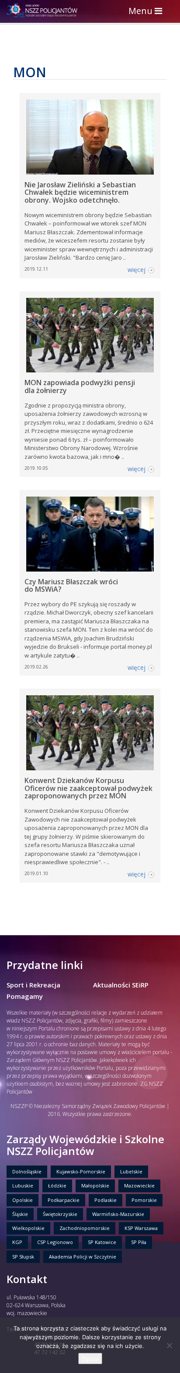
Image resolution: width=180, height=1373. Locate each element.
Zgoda (90, 1358)
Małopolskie (95, 1185)
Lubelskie (131, 1171)
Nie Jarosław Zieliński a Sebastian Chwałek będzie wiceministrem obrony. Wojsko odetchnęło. (80, 192)
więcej (136, 269)
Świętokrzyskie (60, 1214)
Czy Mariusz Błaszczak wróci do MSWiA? (71, 585)
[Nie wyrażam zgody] (169, 1345)
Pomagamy (25, 996)
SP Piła (138, 1242)
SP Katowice (102, 1242)
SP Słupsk (23, 1256)
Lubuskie (22, 1185)
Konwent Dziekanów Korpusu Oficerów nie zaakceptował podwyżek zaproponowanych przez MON (88, 788)
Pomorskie (144, 1200)
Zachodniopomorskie (84, 1228)
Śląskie (20, 1214)
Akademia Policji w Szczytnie (82, 1256)
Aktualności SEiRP (121, 984)
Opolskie (22, 1200)
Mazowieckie (139, 1185)
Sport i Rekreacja (33, 984)
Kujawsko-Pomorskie (80, 1171)
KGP (17, 1242)
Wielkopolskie (28, 1228)
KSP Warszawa (141, 1228)
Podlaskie (105, 1200)
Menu (147, 11)
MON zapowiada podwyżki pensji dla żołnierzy (79, 386)
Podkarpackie (64, 1200)
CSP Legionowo (55, 1242)
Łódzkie (57, 1185)
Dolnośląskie (27, 1171)
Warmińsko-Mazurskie (118, 1214)
